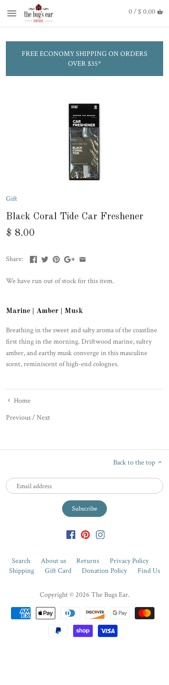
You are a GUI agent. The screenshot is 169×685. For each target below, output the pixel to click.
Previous (18, 417)
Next (43, 417)
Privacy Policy (129, 560)
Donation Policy (104, 570)
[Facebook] (70, 534)
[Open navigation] (12, 13)
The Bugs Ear (109, 594)
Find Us (149, 570)
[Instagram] (100, 534)
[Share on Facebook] (33, 258)
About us (53, 560)
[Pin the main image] (56, 258)
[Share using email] (82, 258)
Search (21, 560)
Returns (87, 560)
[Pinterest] (85, 534)
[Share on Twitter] (44, 258)
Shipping (21, 570)
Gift (11, 198)
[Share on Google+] (69, 258)
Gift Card (58, 570)
